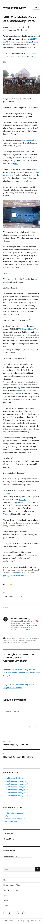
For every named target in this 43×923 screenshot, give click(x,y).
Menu (36, 7)
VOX (16, 163)
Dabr (7, 816)
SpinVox (22, 499)
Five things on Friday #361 (16, 781)
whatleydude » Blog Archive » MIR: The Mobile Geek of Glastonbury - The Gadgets (21, 673)
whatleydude (22, 642)
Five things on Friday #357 (16, 793)
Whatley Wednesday (10, 640)
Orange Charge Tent (30, 329)
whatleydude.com (14, 7)
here (12, 155)
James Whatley (12, 638)
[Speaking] (18, 913)
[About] (27, 913)
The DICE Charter (10, 890)
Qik (16, 502)
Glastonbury (27, 56)
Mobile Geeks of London (15, 819)
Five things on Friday (12, 885)
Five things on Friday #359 (16, 787)
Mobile (33, 640)
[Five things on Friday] (9, 913)
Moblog (6, 493)
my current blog (29, 140)
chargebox (18, 391)
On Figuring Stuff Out (14, 778)
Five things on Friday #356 (16, 796)
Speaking (7, 895)
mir (29, 640)
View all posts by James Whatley (21, 630)
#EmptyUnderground (14, 813)
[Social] (23, 913)
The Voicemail (11, 822)
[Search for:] (19, 869)
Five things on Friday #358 (16, 790)
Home (6, 880)
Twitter (6, 514)
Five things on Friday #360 (16, 784)
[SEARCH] (37, 869)
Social (5, 900)
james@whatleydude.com (14, 576)
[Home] (5, 913)
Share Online (27, 178)
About (6, 906)
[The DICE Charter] (14, 913)
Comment (32, 727)
